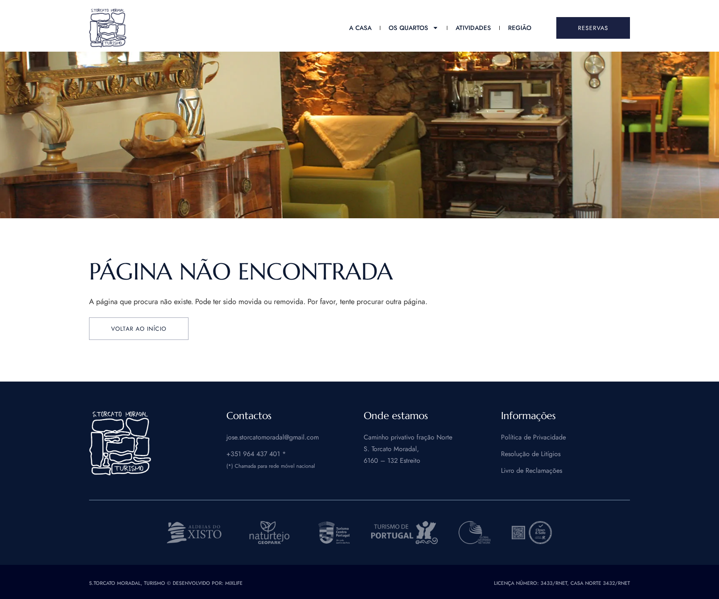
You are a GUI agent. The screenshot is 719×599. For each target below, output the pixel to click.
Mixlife (234, 583)
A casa (360, 27)
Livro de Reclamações (531, 470)
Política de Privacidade (533, 437)
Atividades (473, 27)
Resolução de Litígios (530, 454)
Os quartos (408, 27)
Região (519, 27)
